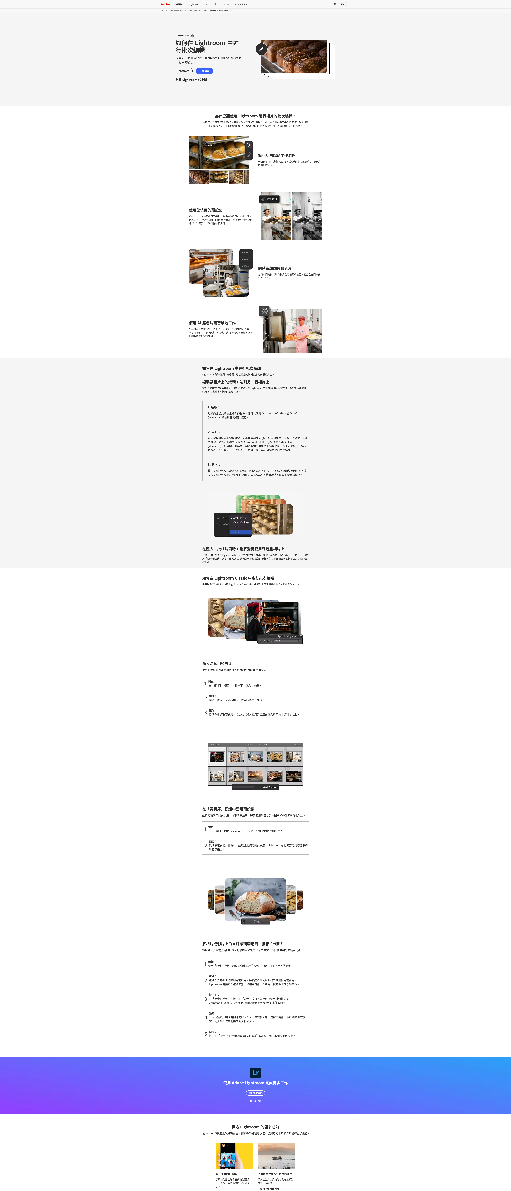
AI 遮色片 (199, 332)
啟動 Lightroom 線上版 (191, 79)
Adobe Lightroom (193, 10)
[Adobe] (165, 4)
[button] (335, 4)
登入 (343, 4)
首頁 (162, 10)
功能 (205, 4)
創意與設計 (178, 4)
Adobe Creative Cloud (176, 10)
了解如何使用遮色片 (268, 1189)
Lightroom (194, 4)
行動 (215, 4)
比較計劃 (225, 4)
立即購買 (204, 71)
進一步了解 (255, 1101)
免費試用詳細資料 (242, 4)
